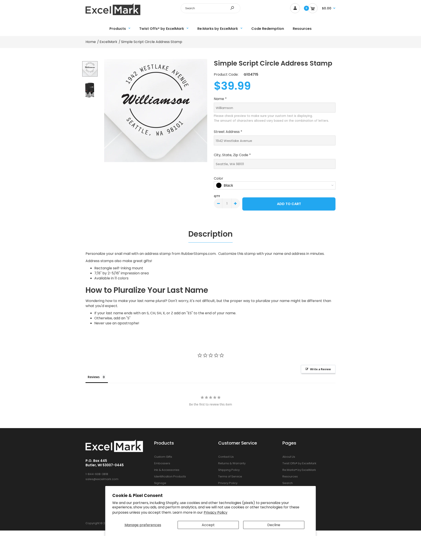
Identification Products (170, 476)
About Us (288, 457)
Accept (208, 524)
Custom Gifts (163, 457)
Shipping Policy (229, 470)
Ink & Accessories (166, 470)
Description (210, 234)
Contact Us (226, 457)
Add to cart (289, 203)
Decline (273, 524)
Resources (290, 476)
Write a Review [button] (320, 369)
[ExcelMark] (113, 13)
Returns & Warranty (232, 463)
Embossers (162, 463)
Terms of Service (230, 476)
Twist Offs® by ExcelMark (299, 463)
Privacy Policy (215, 512)
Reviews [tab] (94, 377)
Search (287, 483)
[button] (274, 98)
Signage (160, 483)
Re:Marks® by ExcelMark (299, 470)
